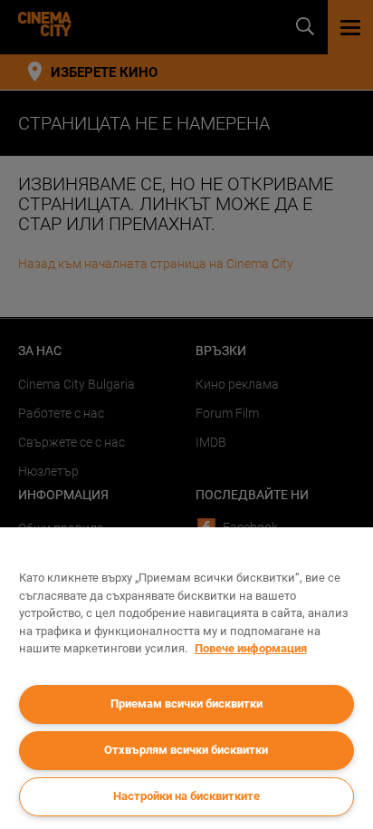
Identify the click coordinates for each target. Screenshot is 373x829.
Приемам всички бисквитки (186, 703)
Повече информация (251, 648)
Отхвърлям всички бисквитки (186, 750)
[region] (186, 678)
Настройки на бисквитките (186, 796)
